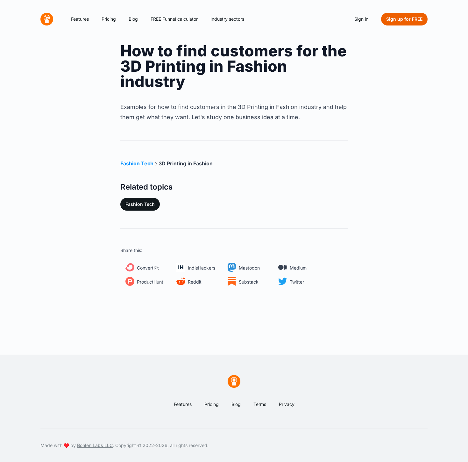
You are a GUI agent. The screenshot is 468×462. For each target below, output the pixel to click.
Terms (259, 404)
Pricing (109, 19)
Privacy (286, 404)
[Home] (46, 19)
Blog (133, 19)
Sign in (361, 19)
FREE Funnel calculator (174, 19)
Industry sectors (227, 19)
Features (80, 19)
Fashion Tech (140, 204)
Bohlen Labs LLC (95, 445)
